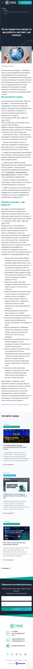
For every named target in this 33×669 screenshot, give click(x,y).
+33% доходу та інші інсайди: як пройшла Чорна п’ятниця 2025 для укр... (15, 496)
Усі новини (5, 568)
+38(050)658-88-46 (18, 641)
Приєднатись (25, 2)
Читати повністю (8, 464)
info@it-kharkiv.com (18, 646)
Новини (5, 10)
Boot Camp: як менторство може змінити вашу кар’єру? (14, 543)
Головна (3, 8)
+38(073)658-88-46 (18, 639)
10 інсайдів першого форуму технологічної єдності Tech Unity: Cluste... (15, 447)
